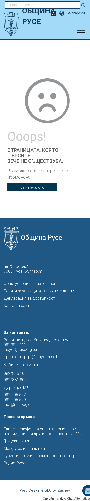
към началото (32, 187)
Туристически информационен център (40, 455)
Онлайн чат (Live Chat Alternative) (66, 498)
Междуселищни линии (24, 448)
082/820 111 (15, 344)
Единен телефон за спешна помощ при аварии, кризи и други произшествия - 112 (43, 431)
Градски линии (17, 441)
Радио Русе (15, 463)
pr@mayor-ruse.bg (44, 356)
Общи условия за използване (31, 283)
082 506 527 (15, 394)
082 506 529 (15, 399)
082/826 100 (15, 373)
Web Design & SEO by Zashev (45, 490)
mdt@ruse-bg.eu (18, 404)
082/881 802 (15, 379)
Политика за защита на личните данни (39, 291)
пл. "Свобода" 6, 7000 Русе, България (23, 269)
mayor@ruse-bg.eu (20, 349)
